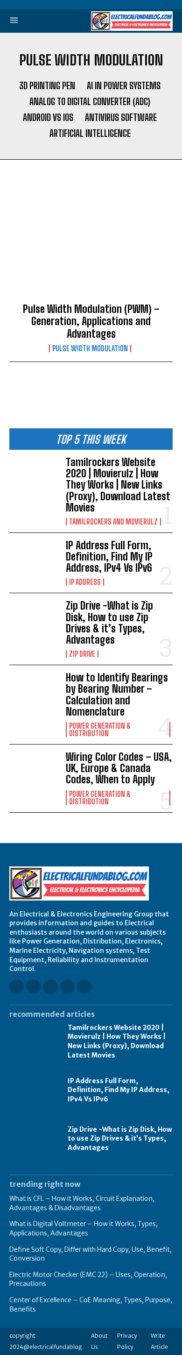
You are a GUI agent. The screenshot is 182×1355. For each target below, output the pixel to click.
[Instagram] (33, 986)
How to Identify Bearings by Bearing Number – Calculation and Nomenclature (117, 694)
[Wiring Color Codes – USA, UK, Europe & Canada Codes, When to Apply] (33, 774)
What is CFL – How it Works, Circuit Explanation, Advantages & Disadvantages (81, 1203)
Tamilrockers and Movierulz (113, 521)
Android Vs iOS (48, 117)
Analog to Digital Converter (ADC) (89, 101)
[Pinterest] (67, 986)
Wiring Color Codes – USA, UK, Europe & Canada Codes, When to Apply (119, 768)
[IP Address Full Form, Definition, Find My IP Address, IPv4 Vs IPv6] (33, 562)
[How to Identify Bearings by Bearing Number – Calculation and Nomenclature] (33, 694)
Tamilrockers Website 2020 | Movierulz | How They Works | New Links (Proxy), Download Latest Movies (118, 485)
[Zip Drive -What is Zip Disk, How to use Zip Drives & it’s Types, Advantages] (33, 622)
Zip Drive (82, 654)
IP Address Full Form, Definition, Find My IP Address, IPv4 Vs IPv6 (109, 556)
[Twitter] (84, 986)
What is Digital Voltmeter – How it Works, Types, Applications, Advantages (83, 1228)
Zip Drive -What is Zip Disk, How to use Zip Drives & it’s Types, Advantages (109, 622)
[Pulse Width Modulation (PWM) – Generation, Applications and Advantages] (91, 243)
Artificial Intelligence (90, 133)
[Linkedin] (50, 986)
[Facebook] (16, 986)
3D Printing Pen (47, 85)
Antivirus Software (121, 117)
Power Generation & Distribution (100, 729)
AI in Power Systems (124, 85)
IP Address (85, 582)
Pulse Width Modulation (90, 348)
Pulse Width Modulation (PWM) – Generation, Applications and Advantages (91, 321)
